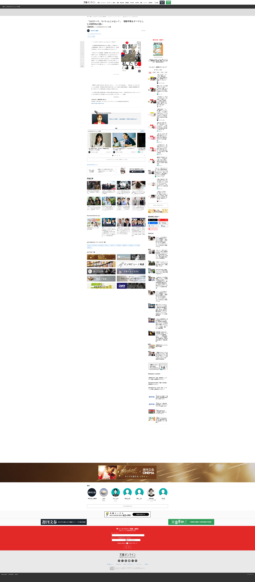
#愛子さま (113, 245)
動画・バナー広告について (128, 564)
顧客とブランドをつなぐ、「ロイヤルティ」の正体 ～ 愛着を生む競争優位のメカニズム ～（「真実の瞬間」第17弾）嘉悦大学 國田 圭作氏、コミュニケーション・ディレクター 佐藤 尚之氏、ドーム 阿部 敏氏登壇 (108, 232)
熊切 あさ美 (160, 142)
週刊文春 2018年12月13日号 (96, 33)
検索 (157, 2)
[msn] (132, 561)
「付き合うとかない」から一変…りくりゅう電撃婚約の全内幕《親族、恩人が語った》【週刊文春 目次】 (158, 61)
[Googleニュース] (129, 561)
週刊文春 (122, 2)
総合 (161, 69)
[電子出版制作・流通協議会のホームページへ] (112, 569)
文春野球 (150, 2)
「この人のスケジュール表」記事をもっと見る (116, 159)
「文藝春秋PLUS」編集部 (160, 176)
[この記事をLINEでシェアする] (82, 56)
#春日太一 (90, 247)
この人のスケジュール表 (12, 6)
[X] (122, 561)
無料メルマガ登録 (138, 171)
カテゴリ (109, 2)
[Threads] (126, 561)
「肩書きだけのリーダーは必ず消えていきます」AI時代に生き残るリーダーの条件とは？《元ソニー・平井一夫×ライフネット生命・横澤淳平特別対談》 (123, 231)
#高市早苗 (94, 245)
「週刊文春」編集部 (94, 30)
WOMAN (132, 2)
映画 (93, 36)
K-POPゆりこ (160, 201)
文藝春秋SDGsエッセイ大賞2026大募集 (93, 229)
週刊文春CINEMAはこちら (92, 164)
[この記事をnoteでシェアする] (82, 60)
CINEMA (137, 2)
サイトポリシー (139, 564)
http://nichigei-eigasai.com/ (97, 103)
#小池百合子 (131, 245)
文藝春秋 (127, 2)
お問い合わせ (118, 564)
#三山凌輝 (137, 245)
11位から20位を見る (158, 205)
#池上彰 (89, 245)
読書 (141, 2)
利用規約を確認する (121, 543)
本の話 (16, 574)
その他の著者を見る (127, 506)
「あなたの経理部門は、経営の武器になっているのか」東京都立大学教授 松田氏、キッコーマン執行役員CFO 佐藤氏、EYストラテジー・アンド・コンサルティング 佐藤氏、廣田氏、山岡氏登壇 (138, 232)
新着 (99, 2)
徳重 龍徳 (159, 106)
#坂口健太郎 (100, 245)
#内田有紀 (119, 245)
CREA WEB (10, 574)
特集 (114, 2)
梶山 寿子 (142, 152)
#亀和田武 (125, 245)
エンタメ (89, 36)
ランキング (103, 2)
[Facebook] (119, 561)
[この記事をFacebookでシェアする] (82, 48)
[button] (113, 155)
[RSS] (136, 561)
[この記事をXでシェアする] (82, 44)
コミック (145, 2)
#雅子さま (107, 245)
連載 (118, 2)
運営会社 (146, 564)
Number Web (4, 574)
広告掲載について (110, 564)
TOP (88, 16)
